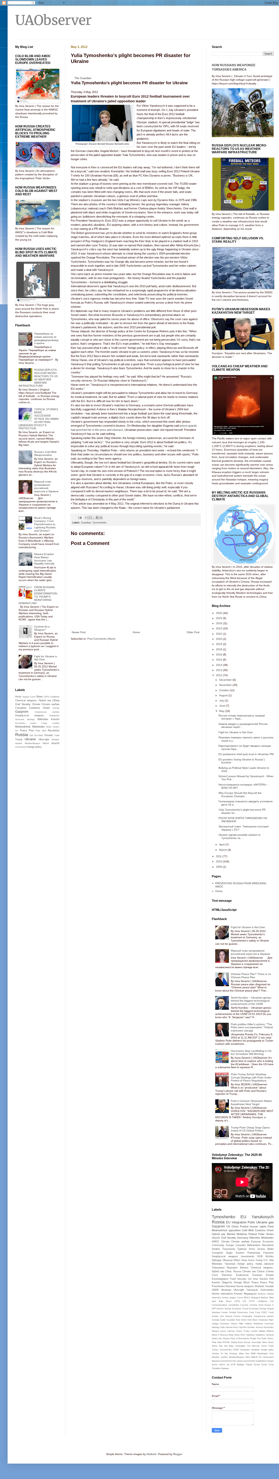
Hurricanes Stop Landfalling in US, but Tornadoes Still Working (251, 1052)
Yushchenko (267, 1290)
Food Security (238, 1279)
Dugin (229, 1253)
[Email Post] (79, 517)
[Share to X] (94, 517)
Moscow (224, 1335)
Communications (219, 1305)
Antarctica (216, 1297)
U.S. (265, 1260)
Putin (251, 1222)
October (224, 690)
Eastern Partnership (248, 1253)
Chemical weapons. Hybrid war (33, 700)
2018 (219, 649)
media (258, 1264)
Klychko (243, 1327)
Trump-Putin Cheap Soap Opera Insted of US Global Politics (250, 1129)
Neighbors (260, 1335)
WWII (253, 1353)
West (247, 1357)
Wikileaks (217, 1264)
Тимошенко (218, 1267)
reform (222, 1364)
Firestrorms (242, 1312)
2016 (219, 654)
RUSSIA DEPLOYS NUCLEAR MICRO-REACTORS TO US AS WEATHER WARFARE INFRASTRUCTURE (38, 377)
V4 (222, 1353)
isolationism (261, 1361)
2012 (219, 675)
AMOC (215, 1241)
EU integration (236, 1222)
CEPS (46, 697)
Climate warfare (50, 704)
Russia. (247, 1342)
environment (21, 747)
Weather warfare (220, 1357)
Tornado (48, 735)
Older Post (193, 632)
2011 (219, 856)
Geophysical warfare (47, 712)
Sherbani (259, 1286)
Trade (56, 735)
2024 (219, 623)
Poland (252, 1234)
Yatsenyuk (252, 1290)
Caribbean (54, 697)
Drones (267, 1305)
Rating (234, 1342)
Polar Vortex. (268, 1338)
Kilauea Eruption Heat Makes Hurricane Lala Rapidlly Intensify (44, 559)
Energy (56, 708)
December (225, 679)
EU (243, 1216)
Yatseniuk (230, 1264)
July (222, 700)
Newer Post (79, 632)
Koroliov (251, 1327)
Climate (36, 704)
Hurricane (19, 719)
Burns (229, 1301)
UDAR (215, 1290)
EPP (214, 1308)
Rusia (240, 1342)
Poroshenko (218, 1286)
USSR (236, 1350)
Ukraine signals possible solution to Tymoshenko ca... (239, 836)
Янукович (232, 1267)
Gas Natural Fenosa (230, 1316)
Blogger (177, 1454)
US (228, 1226)
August (223, 695)
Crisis (215, 1275)
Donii (261, 1305)
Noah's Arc (217, 1338)
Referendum (253, 1245)
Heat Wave (252, 1320)
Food (251, 1312)
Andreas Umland (266, 1294)
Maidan (262, 1331)
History (234, 1323)
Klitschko (43, 719)
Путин (264, 1364)
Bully (221, 1301)
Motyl (48, 727)
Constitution (233, 1305)
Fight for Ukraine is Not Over (235, 732)
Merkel (231, 1234)
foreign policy (34, 747)
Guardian (86, 522)
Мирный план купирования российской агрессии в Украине (46, 486)
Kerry (236, 1327)
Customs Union (39, 707)
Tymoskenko (226, 1350)
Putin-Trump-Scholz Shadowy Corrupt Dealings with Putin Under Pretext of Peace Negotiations (251, 1077)
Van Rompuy (231, 1353)
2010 (219, 861)
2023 (219, 628)
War (271, 1260)
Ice (249, 1279)
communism (268, 1357)
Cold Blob (248, 1230)
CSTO (252, 1301)
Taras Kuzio (248, 1260)
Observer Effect (231, 1260)
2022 (219, 633)
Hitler (241, 1323)
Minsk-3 (215, 1335)
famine (215, 1293)
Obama (226, 1338)
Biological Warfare (259, 1297)
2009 (219, 866)
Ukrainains (245, 1350)
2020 (219, 638)
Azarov (261, 1249)
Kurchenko (20, 723)
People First (255, 1338)
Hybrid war (218, 1234)
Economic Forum (240, 1308)
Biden (39, 696)
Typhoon (242, 1249)
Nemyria (270, 1335)
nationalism (227, 1293)
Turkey (215, 1350)
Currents (244, 1305)
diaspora (216, 1361)
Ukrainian (226, 1290)
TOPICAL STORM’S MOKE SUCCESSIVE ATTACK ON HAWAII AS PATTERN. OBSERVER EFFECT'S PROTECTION (39, 419)
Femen (224, 1312)
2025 (219, 618)
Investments (248, 1256)
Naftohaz (250, 1335)
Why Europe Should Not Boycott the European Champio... (240, 794)
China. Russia (233, 1271)
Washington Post (265, 1353)
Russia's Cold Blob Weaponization (45, 453)
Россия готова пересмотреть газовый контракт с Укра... (241, 717)
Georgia (215, 1320)
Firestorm (268, 1253)
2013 (219, 670)
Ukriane (215, 1353)
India (222, 1327)
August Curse (29, 697)
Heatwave (263, 1320)
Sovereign (256, 1342)
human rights (258, 1226)
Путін (271, 1364)
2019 (219, 644)
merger (270, 1361)
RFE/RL (226, 1342)
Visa (247, 1353)
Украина (225, 1368)
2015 (219, 659)
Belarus (244, 1267)
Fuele (271, 1312)
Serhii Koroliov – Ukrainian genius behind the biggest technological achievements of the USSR (251, 1001)
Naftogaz (217, 1260)
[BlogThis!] (90, 517)
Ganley (215, 1316)
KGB (260, 1256)
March (223, 849)
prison (215, 1364)
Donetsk (254, 1305)
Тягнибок (216, 1368)
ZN (260, 1357)
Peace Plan (27, 730)
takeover (269, 1264)
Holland (248, 1323)
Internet (229, 1327)
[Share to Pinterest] (101, 517)
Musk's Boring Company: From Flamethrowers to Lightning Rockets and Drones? (45, 524)
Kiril (272, 1279)
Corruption (20, 708)
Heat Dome (241, 1320)
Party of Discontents (239, 1338)
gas (271, 1222)
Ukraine (30, 739)
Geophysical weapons (29, 715)
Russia (21, 734)
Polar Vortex (266, 1234)
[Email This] (86, 517)
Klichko (270, 1256)
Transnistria (228, 1249)
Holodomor (54, 715)
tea (228, 1364)
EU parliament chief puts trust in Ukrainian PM (246, 754)
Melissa (270, 1331)
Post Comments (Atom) (101, 638)
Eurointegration (220, 1279)
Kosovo (259, 1327)
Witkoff (46, 743)
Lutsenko (241, 1245)
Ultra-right (44, 739)
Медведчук (250, 1293)
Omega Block (242, 1282)
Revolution (53, 730)
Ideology (31, 719)
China (55, 700)
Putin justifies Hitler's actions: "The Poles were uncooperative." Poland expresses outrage (252, 1027)
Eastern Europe (224, 1308)
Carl (272, 1301)
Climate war (249, 1271)
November (225, 684)
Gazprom (21, 711)
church (55, 743)
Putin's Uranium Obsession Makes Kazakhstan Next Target (251, 1102)
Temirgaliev (240, 1346)
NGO (242, 1335)
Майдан (240, 1364)
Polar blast (40, 730)
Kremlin (55, 719)
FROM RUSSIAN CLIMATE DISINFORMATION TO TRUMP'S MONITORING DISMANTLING (38, 595)
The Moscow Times (257, 1346)
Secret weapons (245, 1286)
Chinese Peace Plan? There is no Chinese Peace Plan (251, 975)
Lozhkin (55, 723)
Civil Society (22, 704)
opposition (234, 1230)
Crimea (270, 1271)
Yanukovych (262, 1216)
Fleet (271, 1226)
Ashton (225, 1297)
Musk (237, 1335)
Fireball (232, 1312)
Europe (230, 1245)
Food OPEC (261, 1312)
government (249, 1361)
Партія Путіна (253, 1364)
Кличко (238, 1293)
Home (136, 632)
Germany (242, 1237)
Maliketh (152, 1454)
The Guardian (82, 78)
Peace (255, 1282)
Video (241, 1353)
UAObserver (53, 20)
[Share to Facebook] (97, 517)
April (222, 844)
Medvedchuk (23, 726)
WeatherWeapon (32, 743)
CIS (244, 1301)
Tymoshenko (99, 522)
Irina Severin (260, 1279)
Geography (247, 1316)
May (222, 710)
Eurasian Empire (263, 1275)
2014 (219, 664)
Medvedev (38, 726)
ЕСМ (233, 1364)
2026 (219, 613)
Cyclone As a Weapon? (42, 628)
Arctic (18, 696)
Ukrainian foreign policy (262, 1350)
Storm (264, 1342)
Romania (230, 1286)
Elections (227, 1275)
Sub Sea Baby (36, 735)
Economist (254, 1308)
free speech (238, 1361)
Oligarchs (227, 1282)
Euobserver (242, 1275)
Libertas (231, 1331)
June (222, 705)
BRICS (247, 1297)
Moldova (242, 1234)
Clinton (261, 1271)
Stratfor (216, 1249)
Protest (244, 1226)
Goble (222, 1320)
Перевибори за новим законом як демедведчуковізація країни (46, 338)
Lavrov (223, 1331)
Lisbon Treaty (38, 723)
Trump (18, 739)
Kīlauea (215, 1331)
